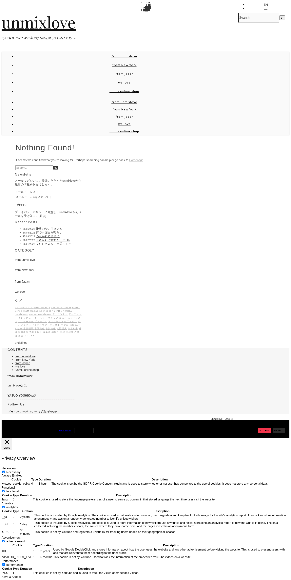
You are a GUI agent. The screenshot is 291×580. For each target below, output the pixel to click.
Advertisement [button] (11, 537)
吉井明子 (28, 328)
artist (37, 307)
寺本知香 (73, 328)
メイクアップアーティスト (44, 325)
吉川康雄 (51, 328)
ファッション (56, 321)
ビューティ (40, 321)
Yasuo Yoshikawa (40, 314)
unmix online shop (124, 91)
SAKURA (66, 311)
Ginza (19, 311)
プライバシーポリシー (22, 412)
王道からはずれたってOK (53, 240)
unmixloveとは (17, 385)
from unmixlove (124, 56)
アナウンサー (60, 314)
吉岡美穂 (39, 328)
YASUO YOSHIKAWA (22, 395)
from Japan (124, 74)
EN (266, 4)
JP (265, 8)
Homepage (136, 160)
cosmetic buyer (61, 307)
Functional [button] (8, 487)
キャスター (40, 318)
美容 (62, 332)
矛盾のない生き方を (49, 228)
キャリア (53, 318)
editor (76, 307)
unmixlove (39, 21)
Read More (65, 430)
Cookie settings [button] (84, 430)
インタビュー (26, 318)
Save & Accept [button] (11, 576)
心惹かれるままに (48, 236)
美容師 (70, 332)
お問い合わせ (48, 412)
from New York (124, 65)
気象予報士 (35, 332)
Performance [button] (10, 561)
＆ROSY (29, 335)
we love (124, 82)
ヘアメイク (70, 321)
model (47, 311)
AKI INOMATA (24, 307)
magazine (36, 311)
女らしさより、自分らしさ (53, 243)
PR (58, 311)
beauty (45, 307)
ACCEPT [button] (264, 430)
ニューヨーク (26, 321)
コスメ (63, 318)
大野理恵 (62, 328)
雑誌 (20, 335)
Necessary (13, 472)
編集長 (55, 332)
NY (54, 311)
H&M (26, 311)
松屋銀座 (23, 332)
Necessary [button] (9, 468)
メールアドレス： (27, 192)
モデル (65, 325)
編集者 (47, 332)
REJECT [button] (278, 430)
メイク (25, 325)
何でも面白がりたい (49, 232)
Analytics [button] (7, 503)
